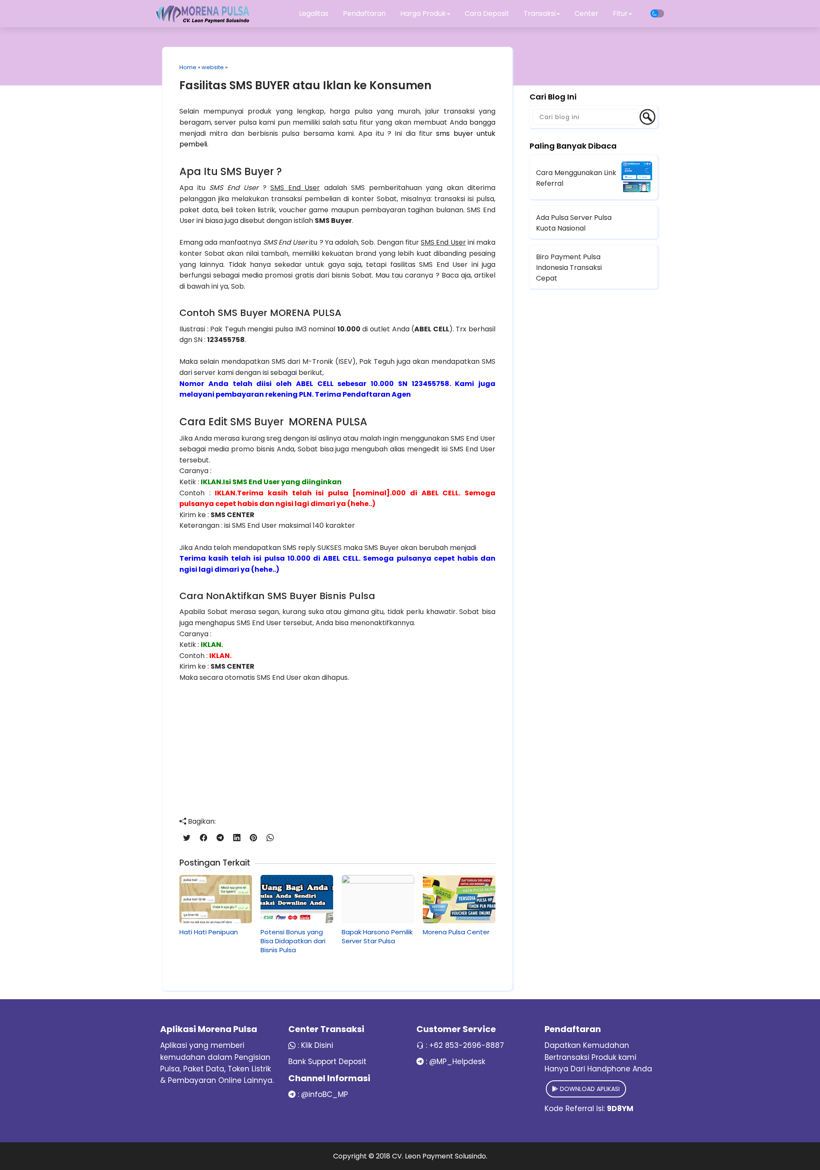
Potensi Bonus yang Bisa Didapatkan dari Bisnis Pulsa (293, 940)
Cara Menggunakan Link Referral (576, 178)
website (213, 67)
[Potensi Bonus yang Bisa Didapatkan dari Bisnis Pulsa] (297, 899)
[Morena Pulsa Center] (459, 899)
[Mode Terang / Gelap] (657, 13)
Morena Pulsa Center (456, 931)
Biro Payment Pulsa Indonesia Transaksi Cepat (569, 267)
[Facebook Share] (203, 838)
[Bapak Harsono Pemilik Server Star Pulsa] (378, 899)
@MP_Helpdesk (457, 1061)
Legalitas (313, 13)
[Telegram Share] (220, 838)
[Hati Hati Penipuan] (215, 899)
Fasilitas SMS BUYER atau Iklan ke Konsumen (305, 85)
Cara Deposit (487, 13)
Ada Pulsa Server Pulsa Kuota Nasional (574, 223)
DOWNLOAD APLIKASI (589, 1089)
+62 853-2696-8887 (466, 1045)
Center (586, 13)
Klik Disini (317, 1045)
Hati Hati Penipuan (208, 931)
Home (187, 67)
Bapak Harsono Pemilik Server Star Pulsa (377, 936)
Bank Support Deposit (327, 1061)
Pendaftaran (364, 13)
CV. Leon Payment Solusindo (439, 1156)
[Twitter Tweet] (186, 838)
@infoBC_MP (324, 1094)
